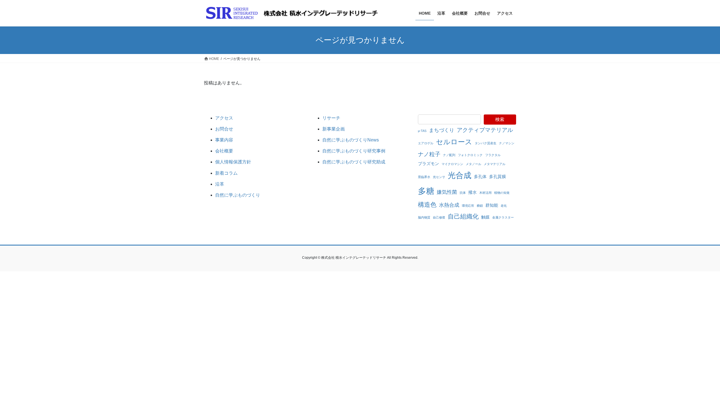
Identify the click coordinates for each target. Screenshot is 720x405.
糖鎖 (480, 205)
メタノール (473, 164)
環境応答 (468, 205)
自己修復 (439, 217)
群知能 (491, 205)
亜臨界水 (424, 177)
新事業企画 (333, 129)
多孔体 (480, 176)
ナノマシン (506, 143)
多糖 (426, 190)
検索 (499, 119)
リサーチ (331, 118)
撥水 (472, 192)
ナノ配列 (449, 155)
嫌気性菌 (447, 192)
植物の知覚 (502, 192)
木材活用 (485, 192)
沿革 (219, 184)
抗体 (463, 192)
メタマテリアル (494, 164)
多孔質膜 (497, 176)
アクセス (224, 118)
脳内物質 (424, 217)
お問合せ (224, 129)
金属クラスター (503, 217)
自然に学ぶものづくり (237, 195)
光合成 (459, 175)
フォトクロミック (470, 155)
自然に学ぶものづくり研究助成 (353, 161)
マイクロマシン (452, 164)
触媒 (485, 217)
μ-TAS (422, 130)
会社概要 (224, 150)
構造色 (427, 204)
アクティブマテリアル (485, 130)
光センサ (439, 177)
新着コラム (226, 173)
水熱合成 (449, 205)
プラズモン (428, 163)
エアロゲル (425, 143)
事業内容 (224, 140)
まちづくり (441, 130)
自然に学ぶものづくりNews (350, 140)
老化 (504, 205)
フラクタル (493, 155)
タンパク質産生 (485, 143)
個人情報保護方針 (233, 161)
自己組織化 (463, 216)
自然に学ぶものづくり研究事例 (353, 150)
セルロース (454, 142)
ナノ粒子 (429, 154)
